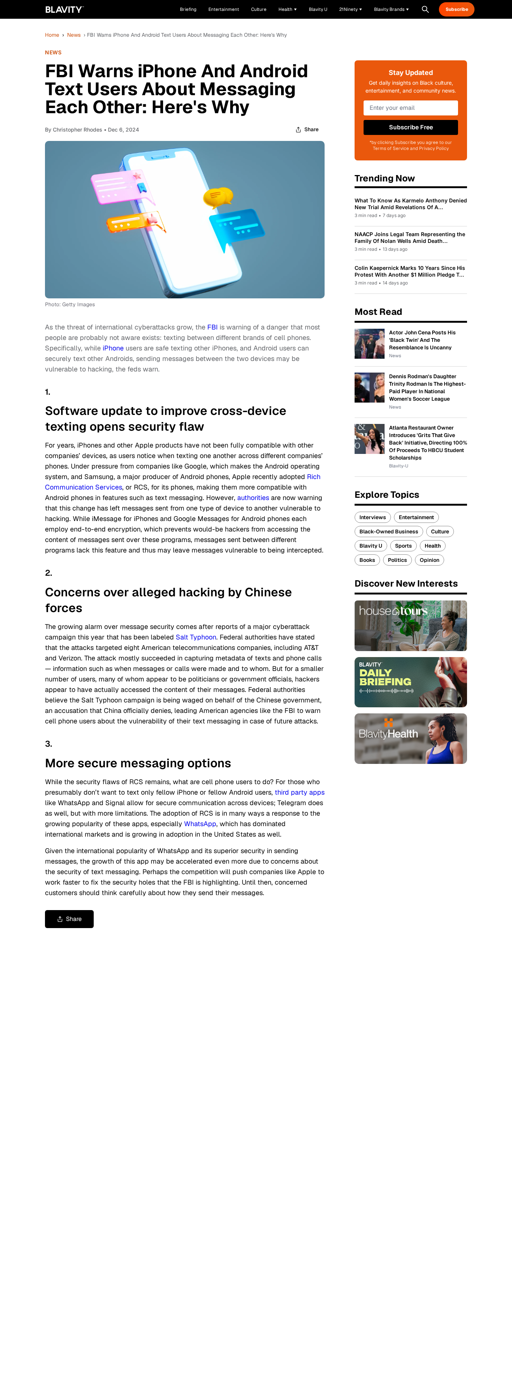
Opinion (429, 560)
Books (367, 560)
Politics (397, 560)
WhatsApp (200, 823)
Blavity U (370, 545)
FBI (212, 327)
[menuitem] (287, 9)
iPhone (113, 348)
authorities (253, 497)
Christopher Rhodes (77, 129)
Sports (403, 545)
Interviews (372, 517)
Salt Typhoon (196, 637)
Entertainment (416, 517)
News (74, 34)
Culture (440, 531)
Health (433, 545)
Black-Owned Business (388, 531)
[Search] (425, 9)
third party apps (300, 792)
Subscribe (457, 9)
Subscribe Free (411, 127)
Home (52, 34)
